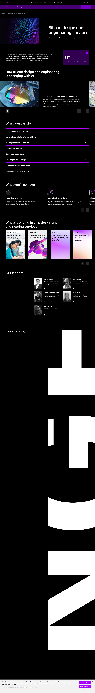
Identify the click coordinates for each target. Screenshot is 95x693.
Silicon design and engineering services (16, 7)
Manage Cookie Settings (85, 689)
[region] (47, 686)
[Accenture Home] (10, 2)
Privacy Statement (32, 687)
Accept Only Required (85, 686)
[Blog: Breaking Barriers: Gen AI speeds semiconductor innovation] (82, 244)
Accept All (85, 682)
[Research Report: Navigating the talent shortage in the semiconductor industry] (15, 244)
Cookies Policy (23, 687)
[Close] (92, 681)
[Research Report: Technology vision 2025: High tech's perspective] (37, 244)
